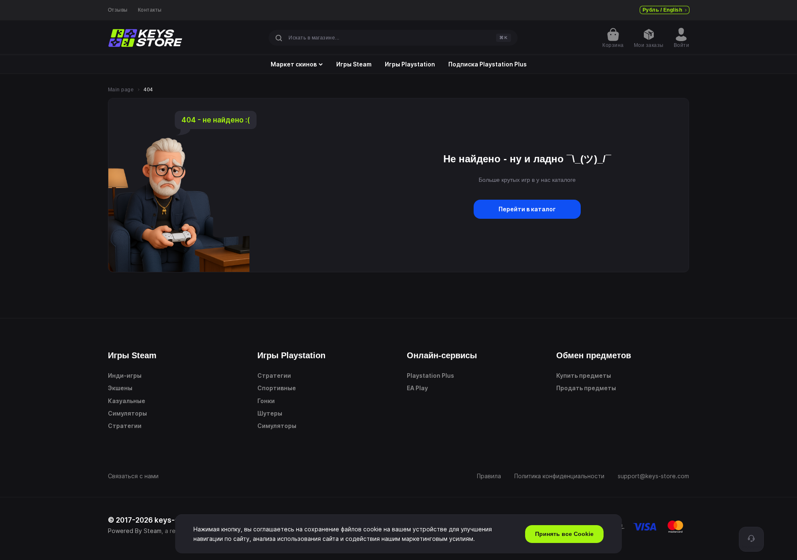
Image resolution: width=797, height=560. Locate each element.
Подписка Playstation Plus (487, 64)
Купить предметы (583, 375)
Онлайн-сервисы (442, 355)
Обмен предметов (593, 355)
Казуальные (126, 400)
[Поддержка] (751, 539)
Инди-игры (125, 375)
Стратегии (125, 425)
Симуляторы (127, 413)
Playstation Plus (430, 375)
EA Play (417, 387)
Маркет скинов (294, 64)
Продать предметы (586, 387)
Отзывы (118, 9)
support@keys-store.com (653, 475)
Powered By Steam (134, 530)
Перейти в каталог (527, 209)
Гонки (266, 400)
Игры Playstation (410, 64)
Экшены (120, 387)
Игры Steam (354, 64)
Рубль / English (662, 10)
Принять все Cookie (564, 534)
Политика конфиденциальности (559, 475)
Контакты (150, 9)
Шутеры (269, 413)
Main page (121, 90)
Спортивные (276, 387)
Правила (489, 475)
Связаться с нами (133, 475)
